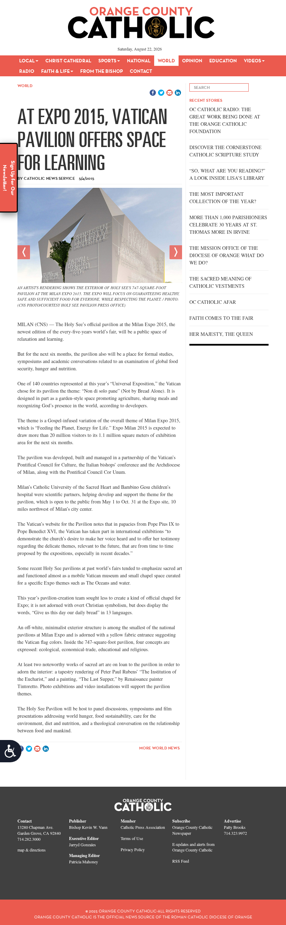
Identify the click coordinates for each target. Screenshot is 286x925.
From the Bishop (101, 71)
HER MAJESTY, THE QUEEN (221, 334)
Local (27, 60)
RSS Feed (180, 861)
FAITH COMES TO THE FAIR (221, 318)
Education (223, 60)
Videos (252, 60)
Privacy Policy (133, 849)
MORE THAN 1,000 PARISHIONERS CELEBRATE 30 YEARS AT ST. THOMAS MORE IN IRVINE (228, 224)
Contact (141, 71)
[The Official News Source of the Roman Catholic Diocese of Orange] (141, 20)
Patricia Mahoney (83, 861)
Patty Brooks (235, 827)
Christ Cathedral (68, 60)
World (166, 60)
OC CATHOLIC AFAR (212, 302)
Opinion (192, 60)
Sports (107, 60)
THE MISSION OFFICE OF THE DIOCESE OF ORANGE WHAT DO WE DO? (226, 255)
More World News (159, 747)
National (139, 60)
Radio (26, 71)
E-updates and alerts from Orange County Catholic (193, 847)
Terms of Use (132, 838)
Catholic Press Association (143, 827)
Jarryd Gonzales (82, 844)
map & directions (31, 850)
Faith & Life (55, 71)
